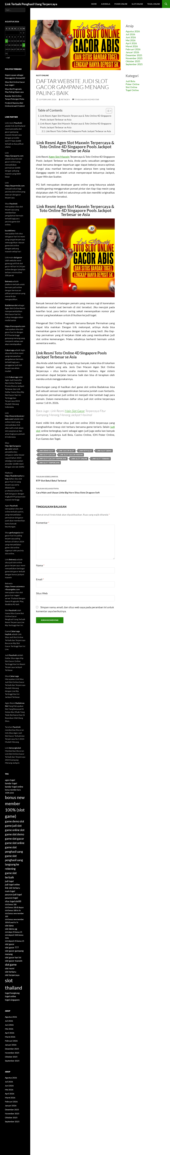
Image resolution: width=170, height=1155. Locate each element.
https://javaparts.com (14, 156)
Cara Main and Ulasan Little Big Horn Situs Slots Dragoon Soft (68, 490)
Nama (40, 565)
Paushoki (18, 123)
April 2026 (131, 43)
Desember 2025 (134, 55)
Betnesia (8, 281)
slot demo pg (11, 929)
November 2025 (134, 58)
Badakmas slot (11, 305)
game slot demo (14, 834)
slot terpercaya (12, 975)
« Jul (8, 57)
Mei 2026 (130, 40)
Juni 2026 (131, 37)
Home (94, 4)
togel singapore (12, 999)
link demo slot (46, 451)
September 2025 (134, 64)
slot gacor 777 (12, 947)
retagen (65, 99)
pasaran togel (11, 897)
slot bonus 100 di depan (14, 907)
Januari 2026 (132, 52)
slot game (11, 964)
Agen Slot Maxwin (59, 156)
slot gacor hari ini (13, 957)
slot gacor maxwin (13, 960)
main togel (10, 891)
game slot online (14, 843)
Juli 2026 (130, 34)
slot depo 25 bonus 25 (13, 932)
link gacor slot (66, 451)
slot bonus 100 (10, 904)
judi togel (9, 881)
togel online (10, 996)
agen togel (10, 780)
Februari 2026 (133, 49)
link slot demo (104, 451)
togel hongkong (12, 993)
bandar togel (11, 783)
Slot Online (137, 4)
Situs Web (42, 593)
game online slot (14, 830)
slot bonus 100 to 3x (13, 910)
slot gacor (18, 257)
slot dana (9, 925)
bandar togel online (14, 786)
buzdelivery (10, 230)
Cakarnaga (9, 350)
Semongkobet (15, 748)
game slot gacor (14, 838)
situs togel (10, 901)
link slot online (79, 459)
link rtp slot (85, 451)
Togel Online (153, 4)
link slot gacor (47, 455)
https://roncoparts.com (15, 326)
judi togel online (12, 884)
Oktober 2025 (133, 61)
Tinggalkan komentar (87, 99)
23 (24, 45)
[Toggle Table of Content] (107, 111)
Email (40, 579)
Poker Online (120, 4)
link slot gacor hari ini (71, 455)
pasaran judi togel (13, 894)
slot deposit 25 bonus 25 (14, 941)
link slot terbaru (101, 459)
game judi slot (13, 825)
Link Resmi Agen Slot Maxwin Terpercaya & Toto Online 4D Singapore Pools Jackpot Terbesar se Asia (75, 117)
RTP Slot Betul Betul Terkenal (51, 478)
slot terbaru (10, 971)
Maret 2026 (132, 46)
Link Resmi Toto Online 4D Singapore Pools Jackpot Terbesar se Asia (78, 131)
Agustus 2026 (133, 31)
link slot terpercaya (49, 463)
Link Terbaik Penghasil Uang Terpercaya (31, 4)
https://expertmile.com (15, 185)
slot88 (18, 901)
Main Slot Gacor (75, 411)
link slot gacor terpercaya (52, 459)
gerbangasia (14, 532)
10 (6, 41)
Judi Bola (105, 4)
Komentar (42, 522)
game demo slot (14, 821)
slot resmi (9, 968)
